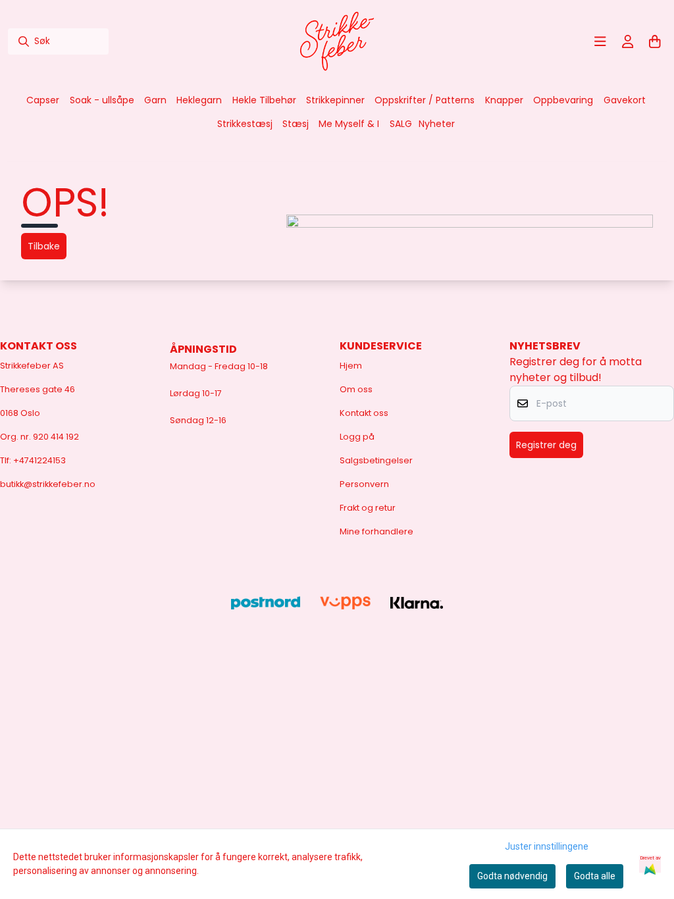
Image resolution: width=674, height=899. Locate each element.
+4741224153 (39, 460)
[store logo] (337, 41)
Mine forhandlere (376, 531)
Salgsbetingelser (376, 460)
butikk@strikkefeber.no (47, 484)
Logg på (357, 436)
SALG (401, 123)
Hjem (351, 365)
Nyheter (437, 123)
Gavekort (625, 100)
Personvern (364, 484)
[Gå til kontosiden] (628, 41)
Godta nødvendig (512, 876)
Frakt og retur (368, 507)
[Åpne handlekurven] (655, 41)
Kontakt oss (364, 413)
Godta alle (594, 876)
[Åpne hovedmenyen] (600, 41)
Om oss (356, 389)
